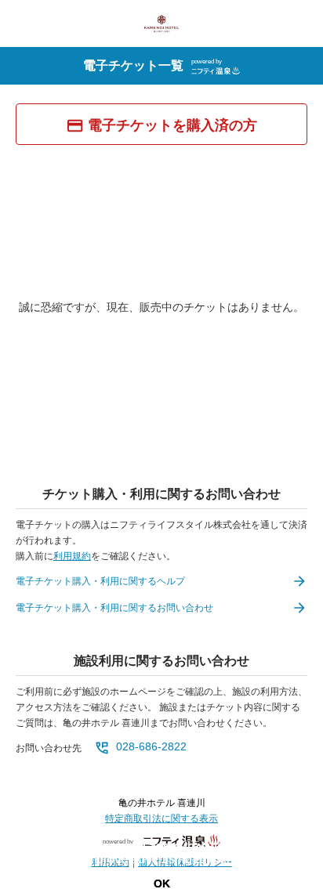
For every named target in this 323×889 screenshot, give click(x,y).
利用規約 (72, 556)
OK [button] (162, 883)
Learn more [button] (167, 872)
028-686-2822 (151, 746)
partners (295, 846)
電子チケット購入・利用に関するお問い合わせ (114, 607)
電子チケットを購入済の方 (172, 125)
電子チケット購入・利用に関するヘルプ (100, 581)
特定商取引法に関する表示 (161, 818)
